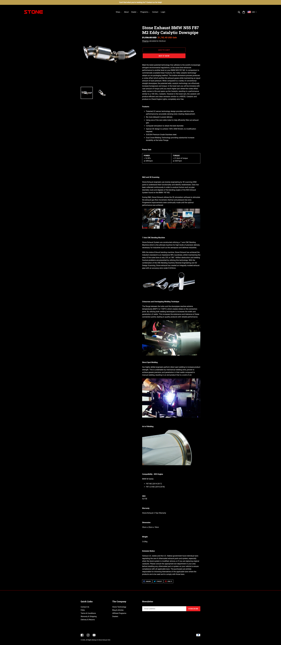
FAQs (83, 610)
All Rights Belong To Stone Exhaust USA (98, 640)
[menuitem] (118, 12)
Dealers (115, 616)
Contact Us (85, 607)
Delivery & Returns (88, 620)
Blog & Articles (117, 610)
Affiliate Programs (119, 613)
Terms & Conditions (88, 613)
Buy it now (164, 56)
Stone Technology (119, 607)
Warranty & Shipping (89, 616)
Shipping (145, 41)
